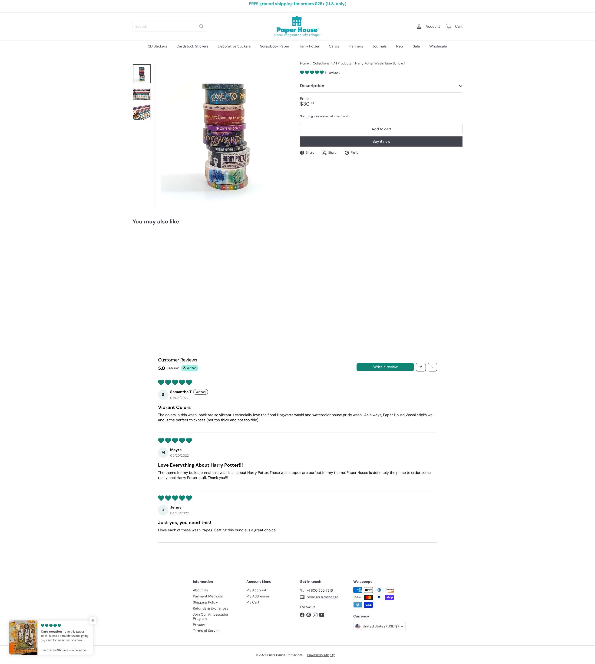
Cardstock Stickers (192, 46)
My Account (256, 590)
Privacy (199, 624)
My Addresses (258, 596)
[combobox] (169, 26)
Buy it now (381, 141)
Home (304, 63)
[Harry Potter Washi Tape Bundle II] (158, 272)
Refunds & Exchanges (210, 608)
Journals (379, 46)
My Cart (252, 602)
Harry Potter (309, 46)
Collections (321, 63)
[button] (312, 72)
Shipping (306, 116)
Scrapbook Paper (274, 46)
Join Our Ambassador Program (210, 616)
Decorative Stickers (234, 46)
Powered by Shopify (321, 655)
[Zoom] (225, 134)
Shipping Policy (205, 602)
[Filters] (421, 367)
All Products (342, 63)
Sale (416, 46)
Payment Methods (208, 596)
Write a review (385, 366)
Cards (334, 46)
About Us (200, 590)
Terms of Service (207, 630)
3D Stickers (157, 46)
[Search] (201, 26)
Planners (355, 46)
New (399, 46)
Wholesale (438, 46)
